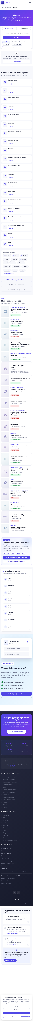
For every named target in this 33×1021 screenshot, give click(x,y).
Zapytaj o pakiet (9, 960)
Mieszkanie (6, 553)
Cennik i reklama (6, 853)
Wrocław (25, 255)
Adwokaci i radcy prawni (9, 804)
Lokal (23, 553)
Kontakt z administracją (7, 863)
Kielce (22, 270)
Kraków (16, 255)
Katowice (23, 259)
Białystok (21, 262)
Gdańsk (15, 259)
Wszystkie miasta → (9, 273)
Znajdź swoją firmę (12, 933)
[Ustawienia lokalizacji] (30, 47)
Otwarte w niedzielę (6, 861)
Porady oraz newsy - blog (8, 856)
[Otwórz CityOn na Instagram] (18, 892)
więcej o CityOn (11, 765)
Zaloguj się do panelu (12, 944)
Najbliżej (7, 44)
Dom (13, 553)
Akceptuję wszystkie (16, 1013)
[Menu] (30, 2)
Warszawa (7, 255)
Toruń (15, 270)
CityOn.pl (26, 903)
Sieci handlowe (5, 858)
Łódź (6, 262)
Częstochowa (7, 838)
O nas (2, 851)
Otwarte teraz (17, 44)
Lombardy (6, 807)
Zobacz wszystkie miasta (10, 840)
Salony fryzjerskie (7, 784)
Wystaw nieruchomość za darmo (17, 557)
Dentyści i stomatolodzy (9, 792)
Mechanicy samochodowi (10, 782)
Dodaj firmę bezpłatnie (16, 731)
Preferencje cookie (6, 883)
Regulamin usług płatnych (8, 878)
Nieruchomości (24, 28)
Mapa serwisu (5, 881)
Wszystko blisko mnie (9, 779)
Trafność (7, 41)
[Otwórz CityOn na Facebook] (14, 892)
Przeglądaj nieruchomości (17, 561)
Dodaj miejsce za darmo (17, 694)
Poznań (7, 259)
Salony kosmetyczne (8, 797)
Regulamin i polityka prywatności (10, 876)
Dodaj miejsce (17, 61)
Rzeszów (7, 270)
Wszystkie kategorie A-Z (17, 289)
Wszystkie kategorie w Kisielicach (17, 280)
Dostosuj (16, 1009)
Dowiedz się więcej (16, 699)
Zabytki (5, 802)
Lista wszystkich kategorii (10, 777)
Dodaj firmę (9, 922)
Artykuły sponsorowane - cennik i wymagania (13, 871)
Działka (18, 553)
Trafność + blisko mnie (19, 41)
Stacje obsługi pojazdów (9, 799)
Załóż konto (4, 866)
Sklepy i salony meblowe (9, 789)
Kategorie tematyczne (17, 285)
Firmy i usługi (10, 28)
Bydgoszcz (17, 266)
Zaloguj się (4, 868)
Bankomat (5, 794)
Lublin (13, 262)
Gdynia (25, 266)
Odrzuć (16, 1006)
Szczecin (7, 266)
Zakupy (5, 787)
